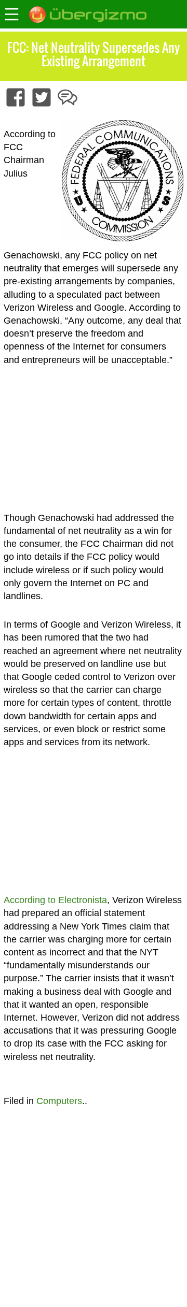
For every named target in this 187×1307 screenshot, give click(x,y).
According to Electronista (55, 900)
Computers (59, 1101)
